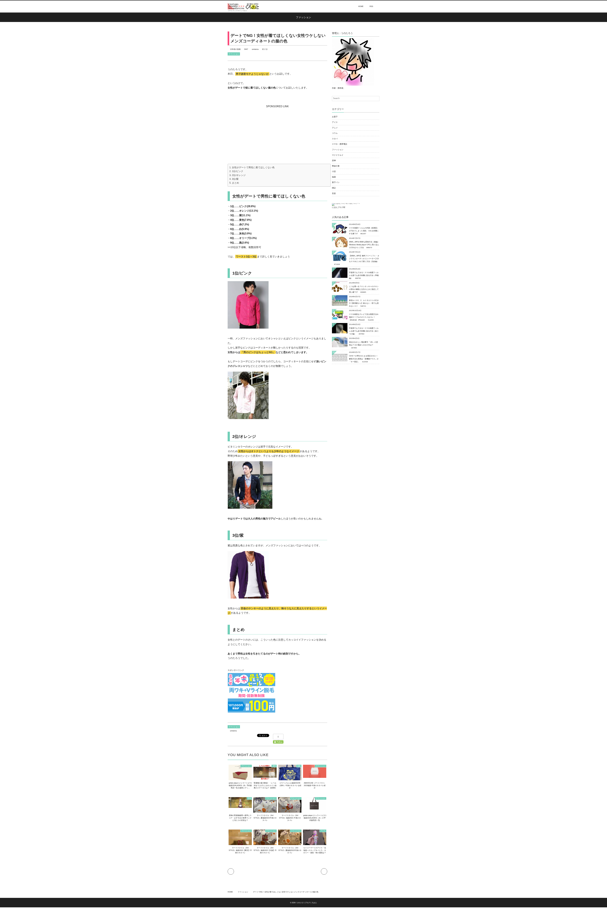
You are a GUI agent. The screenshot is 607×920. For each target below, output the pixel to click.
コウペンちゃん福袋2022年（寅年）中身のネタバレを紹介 (290, 785)
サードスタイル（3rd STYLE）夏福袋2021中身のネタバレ (265, 817)
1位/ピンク (237, 171)
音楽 (334, 193)
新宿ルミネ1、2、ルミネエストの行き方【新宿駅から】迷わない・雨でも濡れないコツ (364, 303)
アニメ (335, 128)
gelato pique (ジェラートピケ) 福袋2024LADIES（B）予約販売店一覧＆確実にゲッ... (240, 785)
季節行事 (336, 166)
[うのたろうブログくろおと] (243, 6)
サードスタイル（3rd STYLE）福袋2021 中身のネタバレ (290, 817)
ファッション (234, 54)
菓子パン (336, 182)
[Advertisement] (277, 128)
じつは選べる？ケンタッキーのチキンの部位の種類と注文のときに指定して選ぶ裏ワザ (364, 289)
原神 (274, 766)
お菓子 (335, 117)
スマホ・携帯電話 (339, 144)
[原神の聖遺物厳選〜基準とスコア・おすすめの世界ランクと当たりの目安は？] (240, 806)
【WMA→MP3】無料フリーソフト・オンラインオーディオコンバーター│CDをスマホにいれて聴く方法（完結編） (364, 258)
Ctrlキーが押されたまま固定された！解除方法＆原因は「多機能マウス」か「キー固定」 (364, 358)
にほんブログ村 (338, 207)
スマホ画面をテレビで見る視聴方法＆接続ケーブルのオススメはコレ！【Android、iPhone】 (364, 317)
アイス (323, 831)
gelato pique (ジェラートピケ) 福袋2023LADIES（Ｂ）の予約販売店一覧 (314, 817)
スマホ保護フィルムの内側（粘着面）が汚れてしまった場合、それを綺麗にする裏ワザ (364, 231)
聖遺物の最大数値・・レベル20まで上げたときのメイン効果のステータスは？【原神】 (265, 785)
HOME (360, 6)
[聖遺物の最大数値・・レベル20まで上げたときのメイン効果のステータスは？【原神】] (265, 778)
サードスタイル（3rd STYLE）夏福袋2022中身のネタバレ (289, 850)
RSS (371, 6)
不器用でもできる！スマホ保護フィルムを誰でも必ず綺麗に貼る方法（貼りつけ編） (364, 331)
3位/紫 (235, 179)
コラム (335, 133)
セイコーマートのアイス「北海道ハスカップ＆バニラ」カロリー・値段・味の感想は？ (314, 850)
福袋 (298, 766)
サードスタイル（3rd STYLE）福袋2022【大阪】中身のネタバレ (265, 850)
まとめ (235, 182)
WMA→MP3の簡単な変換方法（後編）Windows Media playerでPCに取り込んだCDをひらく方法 (364, 244)
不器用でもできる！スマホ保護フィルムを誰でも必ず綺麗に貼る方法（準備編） (364, 275)
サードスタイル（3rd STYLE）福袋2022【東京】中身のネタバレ (240, 850)
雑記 (334, 188)
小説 (334, 171)
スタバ (335, 139)
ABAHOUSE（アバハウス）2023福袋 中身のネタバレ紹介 (314, 785)
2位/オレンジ (239, 175)
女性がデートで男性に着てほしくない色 (253, 167)
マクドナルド (337, 155)
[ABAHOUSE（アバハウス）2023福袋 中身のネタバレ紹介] (314, 776)
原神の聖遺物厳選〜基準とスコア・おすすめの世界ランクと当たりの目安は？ (240, 817)
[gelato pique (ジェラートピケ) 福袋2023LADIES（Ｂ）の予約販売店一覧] (314, 808)
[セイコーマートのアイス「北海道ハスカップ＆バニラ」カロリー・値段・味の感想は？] (314, 844)
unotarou (255, 49)
